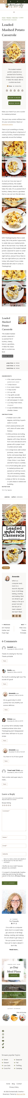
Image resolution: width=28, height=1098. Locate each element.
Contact (19, 1084)
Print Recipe (15, 103)
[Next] (24, 1017)
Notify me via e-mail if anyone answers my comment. (12, 867)
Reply (4, 661)
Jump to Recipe (14, 97)
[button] (7, 90)
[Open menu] (14, 12)
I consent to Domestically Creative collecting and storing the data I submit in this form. (13, 875)
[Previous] (3, 1017)
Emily (9, 670)
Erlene (9, 719)
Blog (13, 1084)
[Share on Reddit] (24, 1)
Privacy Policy (14, 1087)
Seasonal (19, 1060)
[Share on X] (10, 1)
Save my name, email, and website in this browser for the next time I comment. (15, 860)
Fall (17, 1062)
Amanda (15, 576)
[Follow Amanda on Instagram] (16, 615)
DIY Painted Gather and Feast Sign (6, 629)
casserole (5, 567)
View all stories (21, 1012)
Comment (6, 811)
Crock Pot (7, 1068)
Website (5, 854)
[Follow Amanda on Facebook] (13, 615)
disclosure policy (7, 124)
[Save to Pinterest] (17, 1)
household (14, 1002)
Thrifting (18, 1065)
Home (8, 1084)
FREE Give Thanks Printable (22, 629)
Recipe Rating (6, 803)
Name (5, 837)
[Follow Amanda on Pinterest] (19, 615)
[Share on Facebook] (3, 1)
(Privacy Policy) (20, 876)
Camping (19, 1068)
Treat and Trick (13, 770)
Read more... (14, 949)
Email (5, 846)
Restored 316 (21, 1094)
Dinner (6, 1060)
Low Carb (7, 1065)
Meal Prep (14, 995)
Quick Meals (14, 988)
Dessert (6, 1062)
